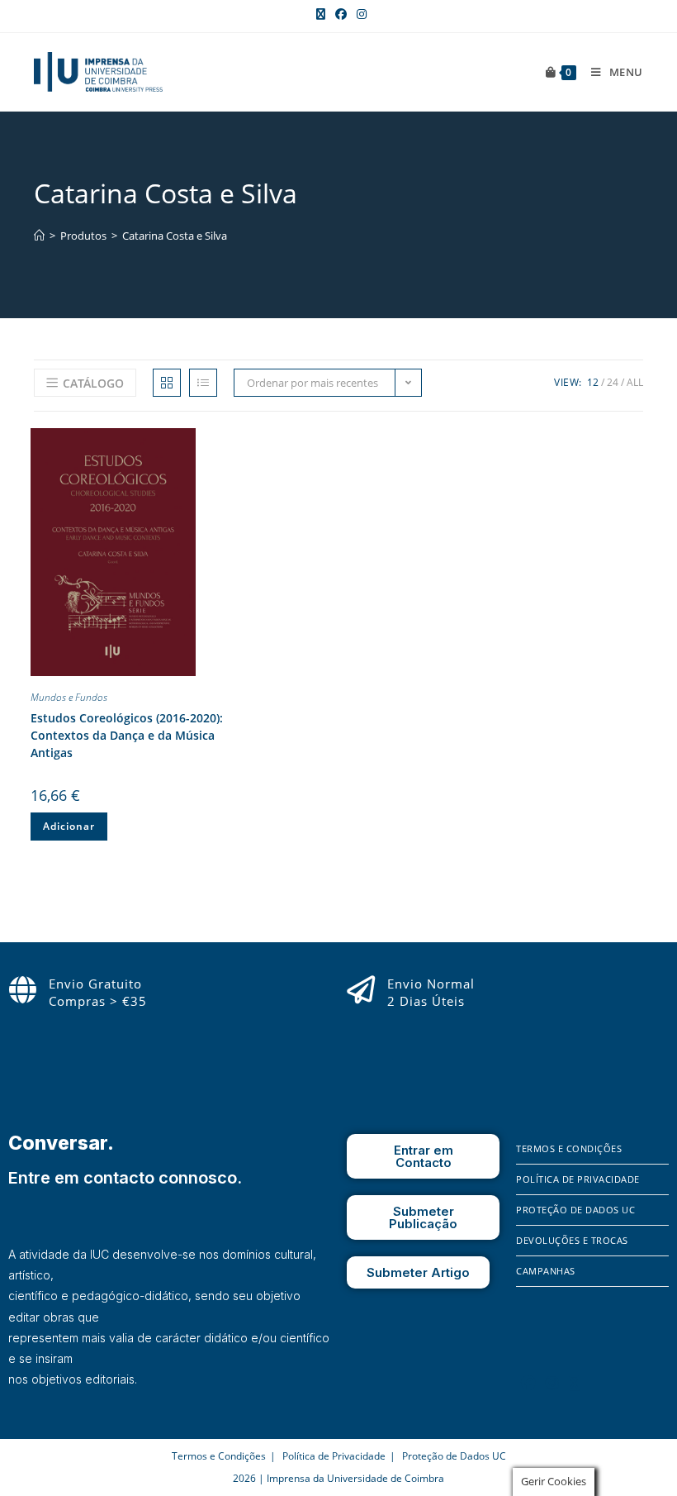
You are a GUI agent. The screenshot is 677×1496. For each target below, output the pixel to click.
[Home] (39, 235)
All (635, 382)
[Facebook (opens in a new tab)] (341, 14)
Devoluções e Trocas (572, 1240)
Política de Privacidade (578, 1179)
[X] (574, 1383)
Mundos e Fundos (69, 697)
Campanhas (545, 1271)
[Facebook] (528, 1383)
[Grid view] (167, 383)
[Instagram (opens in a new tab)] (359, 14)
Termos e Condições (569, 1148)
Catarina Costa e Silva (174, 235)
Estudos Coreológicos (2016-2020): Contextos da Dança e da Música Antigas (127, 735)
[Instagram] (552, 1383)
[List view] (203, 383)
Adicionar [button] (69, 826)
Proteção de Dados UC (575, 1209)
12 (593, 382)
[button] (213, 443)
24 (612, 382)
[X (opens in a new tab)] (320, 14)
